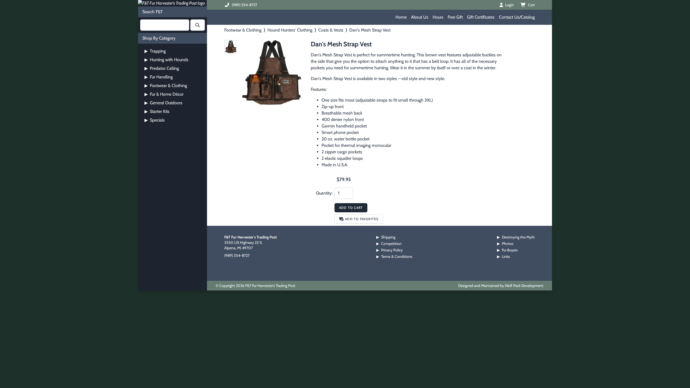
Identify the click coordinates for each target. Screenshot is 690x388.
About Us (419, 17)
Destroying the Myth (518, 237)
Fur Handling (158, 76)
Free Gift (455, 17)
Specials (154, 120)
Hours (438, 17)
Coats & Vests (330, 30)
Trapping (155, 51)
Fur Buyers (510, 250)
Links (506, 256)
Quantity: (324, 193)
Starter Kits (157, 111)
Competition (391, 243)
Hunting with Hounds (166, 59)
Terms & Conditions (396, 256)
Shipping (388, 237)
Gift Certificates (481, 17)
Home (401, 17)
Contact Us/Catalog (517, 17)
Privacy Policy (392, 250)
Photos (507, 243)
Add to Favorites (361, 219)
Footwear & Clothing (165, 85)
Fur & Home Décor (164, 94)
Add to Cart (351, 208)
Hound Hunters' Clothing (289, 30)
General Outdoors (163, 102)
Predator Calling (161, 68)
